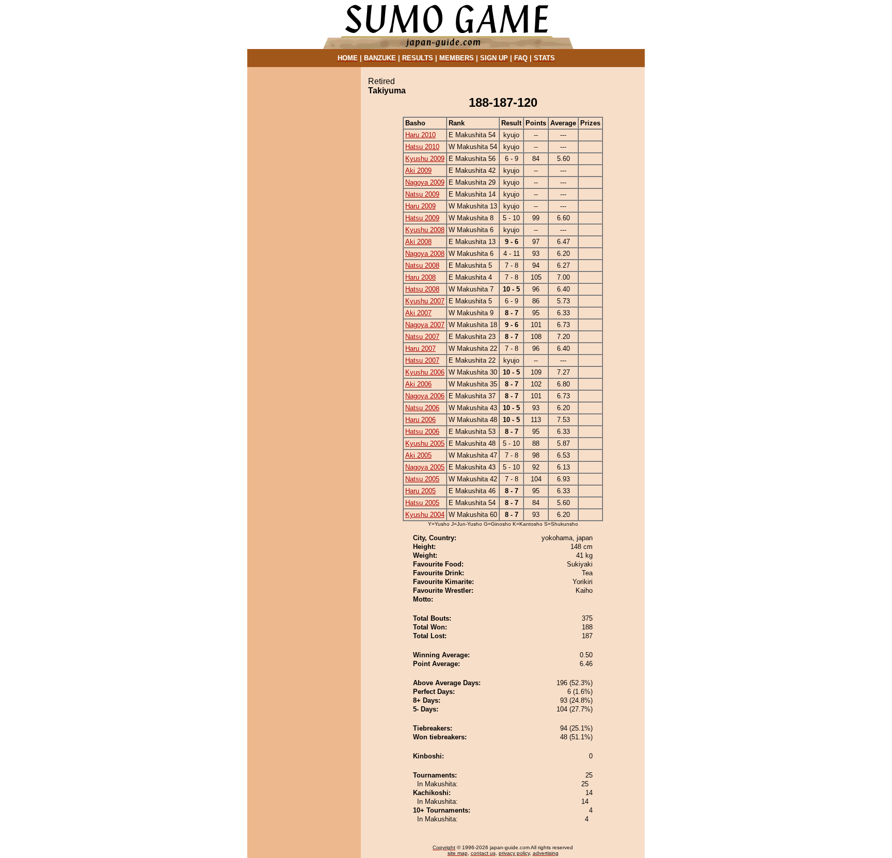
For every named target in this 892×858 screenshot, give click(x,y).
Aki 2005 (418, 455)
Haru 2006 (420, 420)
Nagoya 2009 (424, 182)
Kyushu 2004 (424, 515)
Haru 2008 (420, 277)
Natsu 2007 (422, 337)
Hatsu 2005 (422, 503)
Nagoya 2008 (424, 253)
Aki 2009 (418, 170)
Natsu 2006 (422, 408)
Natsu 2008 (422, 265)
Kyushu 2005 (424, 443)
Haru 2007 (420, 348)
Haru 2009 (420, 206)
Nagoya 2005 (424, 467)
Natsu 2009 (422, 194)
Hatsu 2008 (422, 289)
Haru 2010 (420, 135)
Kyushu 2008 (424, 230)
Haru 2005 (420, 491)
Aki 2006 (418, 384)
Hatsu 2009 (422, 218)
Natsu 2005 (422, 479)
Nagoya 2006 (424, 396)
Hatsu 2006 (422, 431)
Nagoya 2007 (424, 325)
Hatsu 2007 (422, 360)
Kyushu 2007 (424, 301)
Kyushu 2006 (424, 372)
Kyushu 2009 (424, 159)
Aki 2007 (418, 313)
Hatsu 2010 (422, 147)
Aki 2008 (418, 242)
